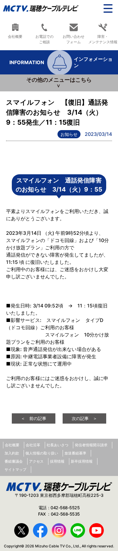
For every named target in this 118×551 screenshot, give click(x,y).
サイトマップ (15, 469)
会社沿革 (33, 445)
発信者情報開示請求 (91, 445)
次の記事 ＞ (84, 418)
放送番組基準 (75, 453)
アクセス (36, 461)
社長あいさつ (57, 445)
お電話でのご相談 (44, 39)
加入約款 (12, 453)
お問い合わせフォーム (73, 39)
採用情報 (57, 461)
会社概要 (15, 36)
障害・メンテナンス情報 (102, 39)
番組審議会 (14, 461)
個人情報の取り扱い (41, 453)
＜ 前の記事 (33, 418)
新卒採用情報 (82, 461)
